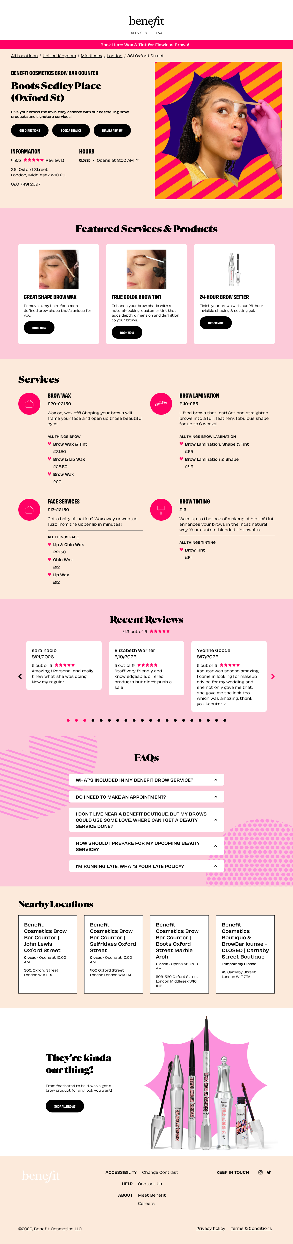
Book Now (39, 327)
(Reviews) (54, 160)
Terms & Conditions (251, 1228)
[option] (58, 294)
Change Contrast (160, 1172)
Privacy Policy (210, 1228)
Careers (146, 1203)
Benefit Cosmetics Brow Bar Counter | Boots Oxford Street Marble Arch (177, 940)
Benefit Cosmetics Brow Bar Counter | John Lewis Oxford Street (45, 937)
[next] (273, 676)
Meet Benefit (152, 1195)
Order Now (215, 322)
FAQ (159, 32)
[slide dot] (68, 720)
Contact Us (150, 1183)
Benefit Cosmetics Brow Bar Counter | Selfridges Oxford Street (113, 937)
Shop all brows (65, 1106)
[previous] (20, 676)
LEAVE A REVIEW (112, 130)
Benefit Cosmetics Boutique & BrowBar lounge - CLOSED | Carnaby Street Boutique (245, 940)
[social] (262, 1172)
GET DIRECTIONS (29, 130)
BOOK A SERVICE (71, 130)
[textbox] (145, 780)
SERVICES (139, 32)
